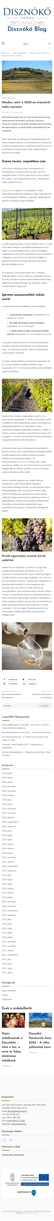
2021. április (7, 972)
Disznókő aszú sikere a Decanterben (42, 696)
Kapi (26, 584)
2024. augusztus (9, 826)
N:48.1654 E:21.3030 (16, 1120)
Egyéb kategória (8, 98)
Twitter (32, 679)
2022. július (6, 919)
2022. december (9, 901)
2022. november (9, 906)
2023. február (8, 893)
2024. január (7, 853)
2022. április (7, 933)
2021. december (9, 941)
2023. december (9, 857)
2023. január (7, 897)
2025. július (6, 800)
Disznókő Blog (27, 29)
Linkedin (32, 684)
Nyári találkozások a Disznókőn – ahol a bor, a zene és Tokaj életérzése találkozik (12, 1047)
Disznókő (19, 112)
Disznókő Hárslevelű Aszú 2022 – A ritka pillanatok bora (26, 732)
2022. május (7, 928)
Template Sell (31, 1213)
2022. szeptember (10, 910)
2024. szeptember (10, 822)
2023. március (8, 888)
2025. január (7, 804)
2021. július (6, 959)
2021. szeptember (10, 955)
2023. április (7, 884)
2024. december (9, 808)
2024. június (7, 831)
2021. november (9, 946)
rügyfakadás (9, 190)
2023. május (7, 879)
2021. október (8, 950)
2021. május (7, 968)
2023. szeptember (10, 866)
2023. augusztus (9, 871)
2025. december (9, 786)
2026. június (7, 773)
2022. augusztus (9, 915)
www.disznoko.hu (18, 1124)
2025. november (9, 791)
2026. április (7, 777)
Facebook (13, 679)
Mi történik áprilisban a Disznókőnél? (12, 696)
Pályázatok (7, 999)
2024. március (8, 844)
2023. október (8, 862)
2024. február (8, 848)
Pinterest (13, 684)
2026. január (7, 782)
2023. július (6, 875)
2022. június (7, 924)
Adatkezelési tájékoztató (13, 1154)
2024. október (8, 817)
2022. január (7, 937)
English (5, 995)
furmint (43, 416)
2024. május (7, 835)
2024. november (9, 813)
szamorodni (25, 461)
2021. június (7, 964)
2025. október (8, 795)
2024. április (7, 839)
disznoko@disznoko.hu (17, 1111)
